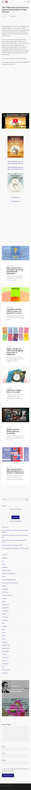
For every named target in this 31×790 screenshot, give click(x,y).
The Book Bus (5, 657)
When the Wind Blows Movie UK (15, 169)
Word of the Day (6, 670)
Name (4, 746)
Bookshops (4, 567)
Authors (4, 564)
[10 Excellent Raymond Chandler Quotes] (15, 689)
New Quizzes (5, 617)
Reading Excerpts (6, 645)
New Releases (5, 620)
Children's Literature (6, 570)
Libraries (4, 601)
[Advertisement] (15, 88)
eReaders (4, 586)
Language (4, 598)
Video (3, 667)
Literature (4, 614)
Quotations (4, 642)
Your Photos (5, 673)
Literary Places (5, 611)
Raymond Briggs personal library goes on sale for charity (15, 548)
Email (3, 753)
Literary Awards (5, 604)
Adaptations (4, 558)
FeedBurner (18, 521)
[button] (28, 1)
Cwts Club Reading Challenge (8, 579)
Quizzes (4, 639)
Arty (3, 561)
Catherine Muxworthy (9, 247)
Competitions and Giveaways (8, 573)
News (3, 623)
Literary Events (5, 607)
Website (4, 760)
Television (4, 654)
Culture (3, 576)
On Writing (4, 626)
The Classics (5, 660)
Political (3, 632)
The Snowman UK (15, 201)
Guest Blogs (5, 589)
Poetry (3, 629)
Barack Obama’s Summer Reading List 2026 (12, 545)
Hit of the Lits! (5, 592)
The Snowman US (15, 197)
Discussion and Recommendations (10, 583)
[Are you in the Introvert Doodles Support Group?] (15, 707)
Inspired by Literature (7, 595)
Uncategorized (5, 663)
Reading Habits (5, 651)
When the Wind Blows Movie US (15, 163)
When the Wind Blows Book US (15, 161)
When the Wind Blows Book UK (15, 167)
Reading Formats (6, 648)
